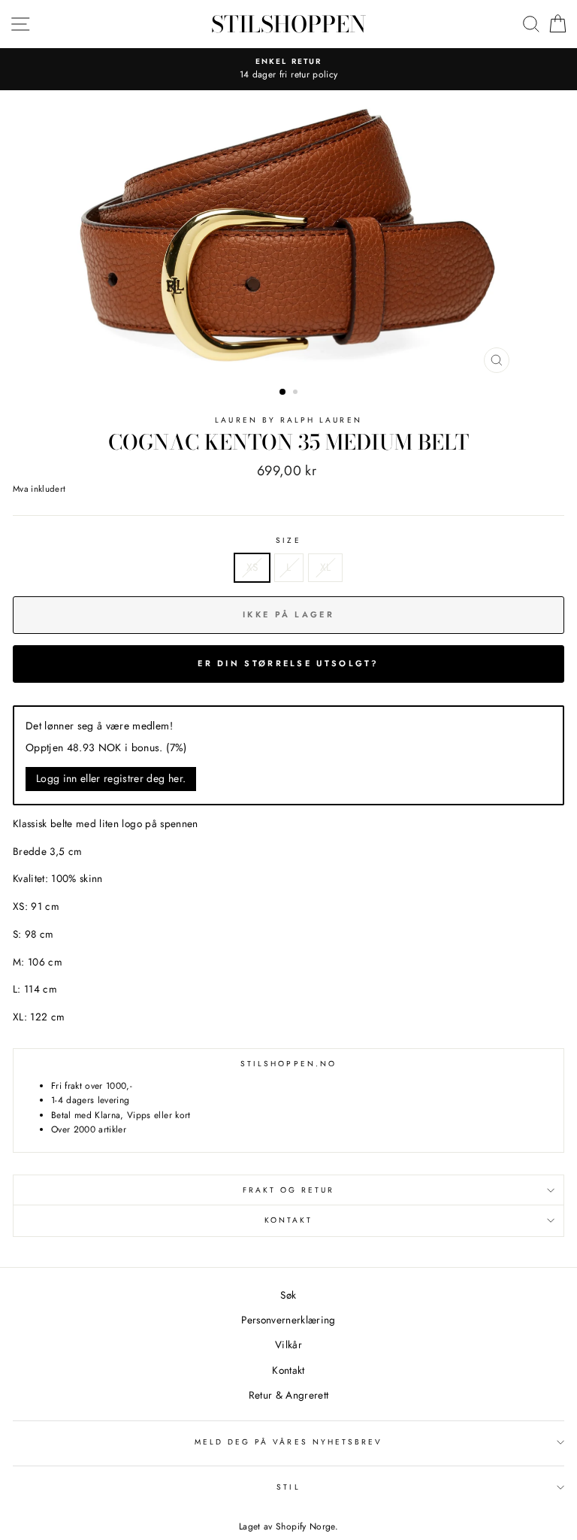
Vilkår (288, 1344)
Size (288, 540)
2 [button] (297, 393)
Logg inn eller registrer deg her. (111, 778)
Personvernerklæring (288, 1319)
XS (252, 566)
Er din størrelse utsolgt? (288, 663)
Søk (288, 1294)
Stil (288, 1487)
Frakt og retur (289, 1190)
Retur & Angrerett (289, 1394)
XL (325, 566)
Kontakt (288, 1220)
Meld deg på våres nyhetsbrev (289, 1442)
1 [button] (283, 392)
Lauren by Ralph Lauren (288, 420)
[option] (289, 235)
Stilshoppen (288, 24)
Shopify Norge (305, 1526)
